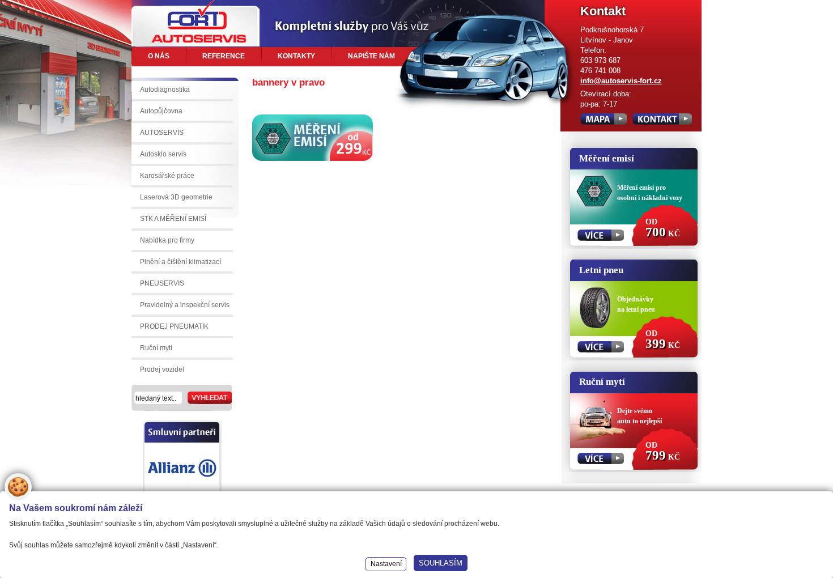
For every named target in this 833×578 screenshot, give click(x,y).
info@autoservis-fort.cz (621, 80)
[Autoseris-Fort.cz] (195, 23)
